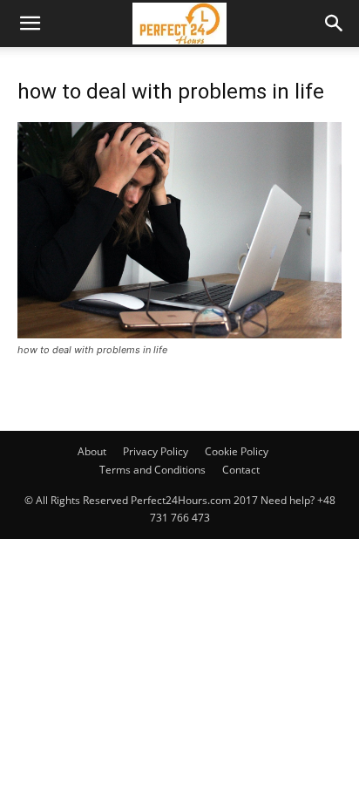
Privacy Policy (155, 451)
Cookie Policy (236, 451)
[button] (30, 23)
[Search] (334, 23)
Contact (241, 469)
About (92, 451)
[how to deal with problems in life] (179, 333)
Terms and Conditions (152, 469)
